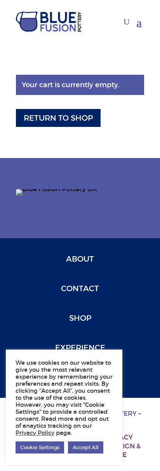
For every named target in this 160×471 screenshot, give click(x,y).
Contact (80, 288)
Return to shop (58, 118)
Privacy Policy (35, 432)
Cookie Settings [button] (39, 447)
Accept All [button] (86, 447)
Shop (80, 318)
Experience (80, 347)
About (80, 259)
